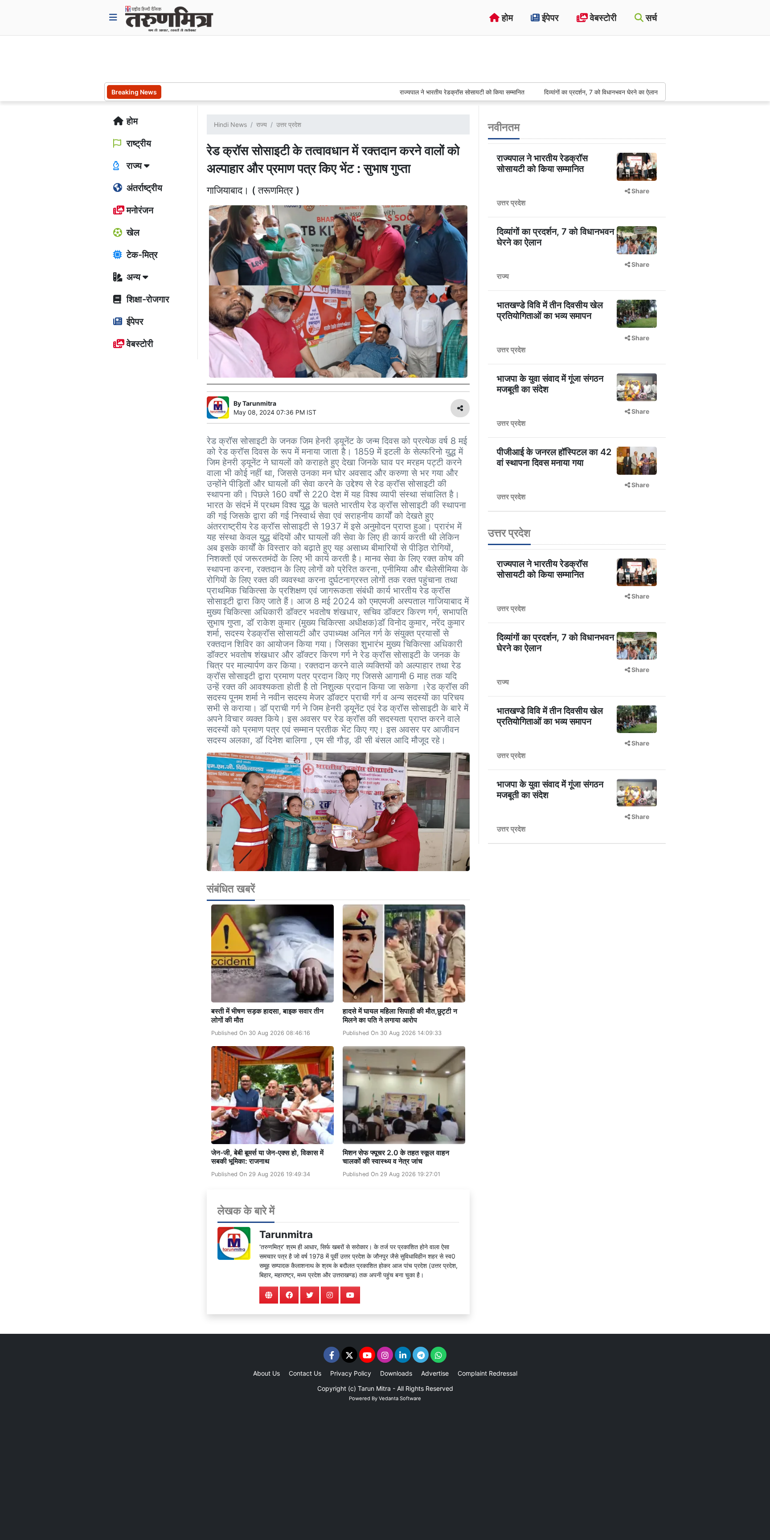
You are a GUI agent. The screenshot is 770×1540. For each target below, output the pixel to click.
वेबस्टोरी (602, 17)
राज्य (261, 124)
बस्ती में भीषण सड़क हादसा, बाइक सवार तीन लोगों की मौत (267, 1015)
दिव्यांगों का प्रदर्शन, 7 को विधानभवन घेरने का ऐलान (557, 92)
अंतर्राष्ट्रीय (143, 188)
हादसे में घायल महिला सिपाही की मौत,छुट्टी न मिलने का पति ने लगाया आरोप (400, 1015)
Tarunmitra (286, 1234)
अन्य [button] (133, 277)
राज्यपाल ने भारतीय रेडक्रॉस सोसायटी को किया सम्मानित (417, 92)
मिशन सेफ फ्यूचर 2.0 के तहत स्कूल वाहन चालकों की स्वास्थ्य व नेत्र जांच (396, 1156)
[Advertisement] (266, 58)
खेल (131, 232)
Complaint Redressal (487, 1373)
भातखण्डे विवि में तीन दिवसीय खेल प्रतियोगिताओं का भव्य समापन (550, 310)
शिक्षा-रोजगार (146, 299)
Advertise (435, 1373)
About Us (266, 1373)
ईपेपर (549, 17)
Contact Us (305, 1373)
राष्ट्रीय (137, 143)
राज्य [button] (134, 165)
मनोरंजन (138, 210)
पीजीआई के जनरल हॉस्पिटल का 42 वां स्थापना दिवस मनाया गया (554, 457)
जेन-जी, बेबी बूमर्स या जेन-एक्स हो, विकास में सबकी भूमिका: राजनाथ (267, 1156)
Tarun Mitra (374, 1388)
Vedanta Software (400, 1398)
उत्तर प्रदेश (288, 124)
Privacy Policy (350, 1373)
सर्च (650, 17)
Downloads (396, 1373)
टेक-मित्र (141, 254)
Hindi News (230, 124)
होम (506, 17)
